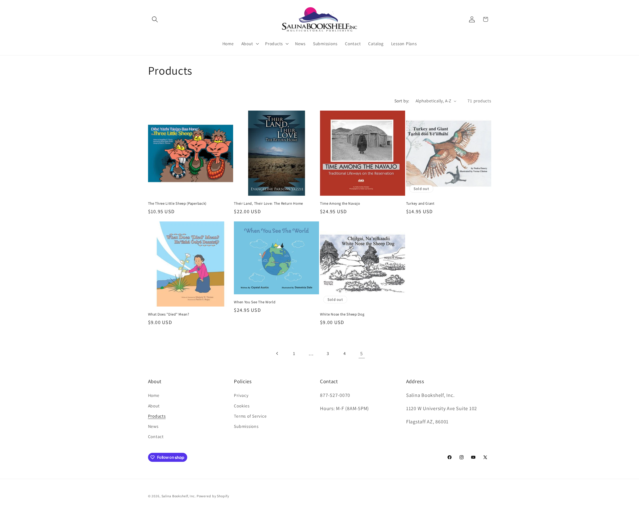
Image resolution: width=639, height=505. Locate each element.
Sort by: (401, 101)
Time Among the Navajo (340, 203)
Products (157, 416)
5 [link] (361, 353)
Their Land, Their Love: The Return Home (268, 203)
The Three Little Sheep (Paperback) (177, 203)
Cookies (241, 406)
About (154, 406)
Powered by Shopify (213, 496)
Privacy (241, 395)
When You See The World (254, 302)
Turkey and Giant (420, 203)
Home (154, 395)
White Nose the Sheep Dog (342, 314)
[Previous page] (277, 353)
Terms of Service (250, 416)
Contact (156, 436)
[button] (155, 19)
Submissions (246, 426)
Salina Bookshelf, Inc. (178, 496)
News (153, 426)
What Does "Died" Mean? (168, 314)
